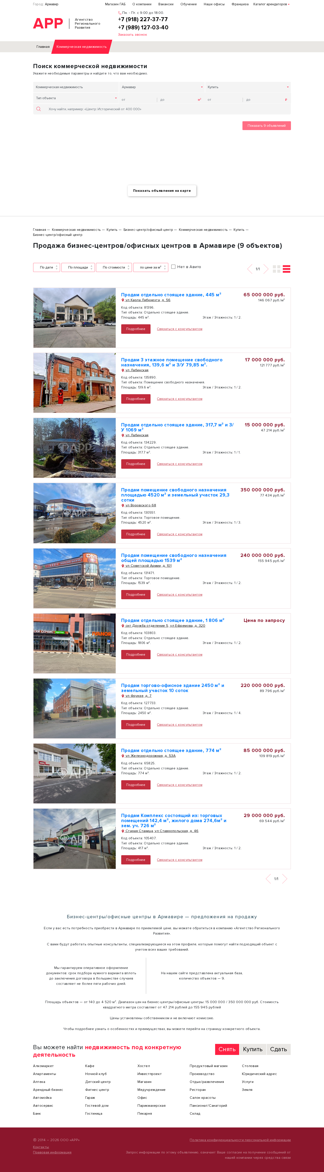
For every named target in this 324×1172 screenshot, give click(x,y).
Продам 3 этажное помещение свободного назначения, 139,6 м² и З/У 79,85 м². (172, 362)
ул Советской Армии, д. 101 (148, 566)
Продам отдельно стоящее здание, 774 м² (171, 750)
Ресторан (198, 1090)
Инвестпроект (150, 1074)
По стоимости (114, 267)
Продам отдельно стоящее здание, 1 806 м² (173, 620)
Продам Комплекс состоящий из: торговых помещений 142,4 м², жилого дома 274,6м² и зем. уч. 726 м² (174, 821)
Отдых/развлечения (207, 1082)
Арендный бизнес (48, 1090)
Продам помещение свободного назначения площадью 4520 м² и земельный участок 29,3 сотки (175, 495)
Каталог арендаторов (270, 4)
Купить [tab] (253, 1049)
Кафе (89, 1066)
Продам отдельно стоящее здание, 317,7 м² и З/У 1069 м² (177, 427)
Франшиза (240, 4)
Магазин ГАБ (115, 4)
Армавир (51, 4)
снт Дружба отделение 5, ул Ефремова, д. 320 (165, 625)
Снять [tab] (227, 1049)
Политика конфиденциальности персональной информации (240, 1140)
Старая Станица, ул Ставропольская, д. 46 (162, 831)
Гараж (90, 1097)
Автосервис (43, 1105)
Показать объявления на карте (162, 190)
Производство (202, 1074)
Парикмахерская (152, 1105)
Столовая (250, 1066)
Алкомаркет (43, 1066)
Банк (37, 1113)
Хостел (144, 1066)
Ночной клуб (96, 1074)
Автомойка (42, 1097)
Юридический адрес (259, 1074)
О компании (141, 4)
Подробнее (135, 329)
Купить (213, 87)
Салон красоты (203, 1097)
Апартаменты (44, 1074)
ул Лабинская (137, 370)
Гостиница (93, 1113)
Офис (142, 1097)
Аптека (39, 1082)
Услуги (248, 1082)
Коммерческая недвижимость (59, 87)
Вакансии (165, 4)
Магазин (144, 1082)
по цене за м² (150, 267)
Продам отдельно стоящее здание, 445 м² (171, 295)
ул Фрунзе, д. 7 (138, 696)
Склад (195, 1113)
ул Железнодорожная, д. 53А (150, 756)
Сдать (278, 1049)
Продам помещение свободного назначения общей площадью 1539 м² (173, 558)
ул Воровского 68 (140, 505)
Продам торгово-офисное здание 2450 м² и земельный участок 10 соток (172, 688)
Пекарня (145, 1113)
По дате (46, 267)
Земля (247, 1090)
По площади (78, 267)
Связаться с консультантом (179, 329)
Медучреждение (152, 1090)
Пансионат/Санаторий (208, 1105)
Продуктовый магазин (208, 1066)
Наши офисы (214, 4)
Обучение (189, 4)
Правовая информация (52, 1152)
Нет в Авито (189, 266)
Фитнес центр (97, 1090)
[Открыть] (75, 318)
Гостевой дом (96, 1105)
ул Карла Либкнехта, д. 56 (148, 300)
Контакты (41, 1147)
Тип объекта (46, 98)
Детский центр (98, 1082)
